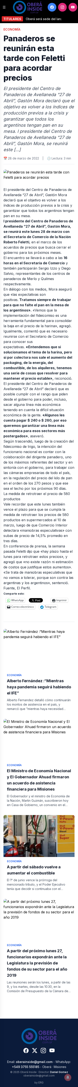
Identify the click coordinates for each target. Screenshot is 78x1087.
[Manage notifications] (67, 1077)
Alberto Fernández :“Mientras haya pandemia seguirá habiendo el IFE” (39, 687)
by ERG (39, 1082)
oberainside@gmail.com (34, 1062)
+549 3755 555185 (25, 1067)
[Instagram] (62, 7)
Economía (11, 29)
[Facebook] (52, 7)
